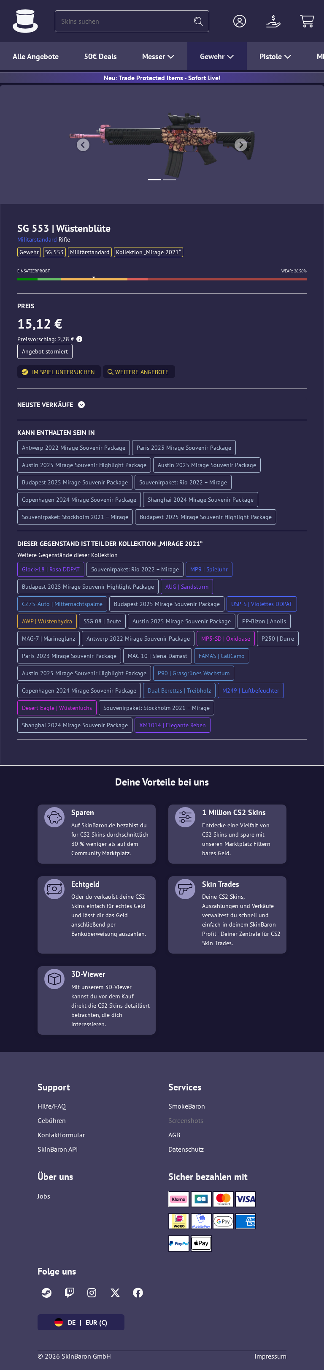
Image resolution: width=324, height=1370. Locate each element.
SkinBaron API (58, 1149)
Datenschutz (186, 1149)
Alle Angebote (36, 56)
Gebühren (52, 1120)
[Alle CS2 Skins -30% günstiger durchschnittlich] (25, 21)
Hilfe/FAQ (52, 1106)
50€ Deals (100, 56)
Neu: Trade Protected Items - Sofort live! (162, 77)
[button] (239, 21)
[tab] (162, 406)
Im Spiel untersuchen (63, 372)
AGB (174, 1135)
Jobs (44, 1196)
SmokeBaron (186, 1106)
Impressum (270, 1356)
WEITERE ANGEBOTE (141, 372)
